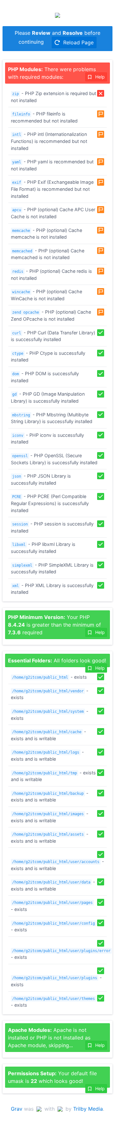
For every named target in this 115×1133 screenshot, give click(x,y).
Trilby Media (88, 1109)
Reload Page (78, 42)
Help (99, 76)
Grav (16, 1109)
